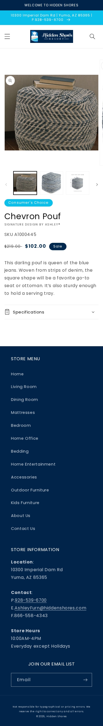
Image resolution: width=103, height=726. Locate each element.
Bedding (20, 451)
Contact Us (23, 528)
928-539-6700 (31, 600)
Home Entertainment (33, 464)
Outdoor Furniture (30, 490)
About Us (20, 515)
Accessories (24, 477)
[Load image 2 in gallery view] (51, 183)
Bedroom (21, 425)
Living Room (24, 386)
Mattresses (23, 412)
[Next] (97, 184)
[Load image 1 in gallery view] (25, 183)
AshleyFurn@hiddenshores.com (50, 608)
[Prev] (6, 184)
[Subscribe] (85, 679)
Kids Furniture (25, 502)
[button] (7, 36)
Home (17, 374)
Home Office (24, 438)
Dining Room (24, 399)
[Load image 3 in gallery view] (77, 183)
